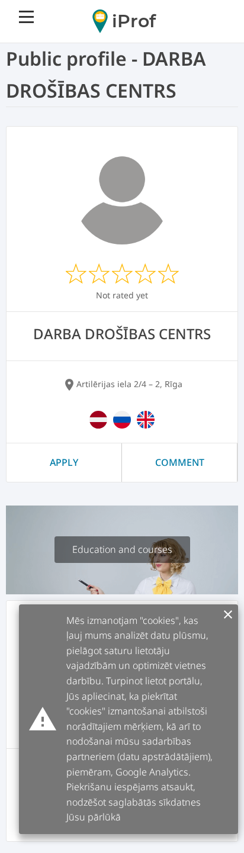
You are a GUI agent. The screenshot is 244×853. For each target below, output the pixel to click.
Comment (179, 462)
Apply (64, 462)
